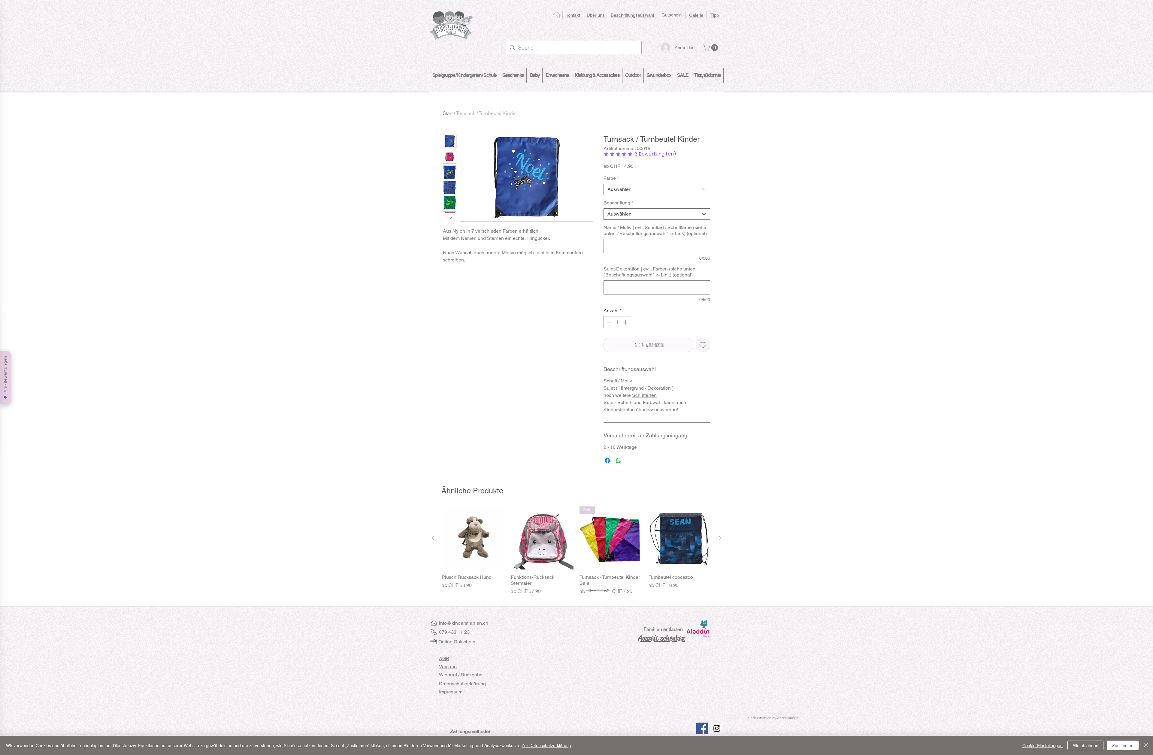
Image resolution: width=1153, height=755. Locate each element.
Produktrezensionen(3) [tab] (467, 538)
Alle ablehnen (1085, 745)
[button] (711, 47)
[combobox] (657, 189)
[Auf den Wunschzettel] (703, 345)
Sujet (609, 388)
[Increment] (626, 322)
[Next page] (591, 707)
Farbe (611, 178)
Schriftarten (644, 395)
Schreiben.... (668, 496)
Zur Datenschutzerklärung (546, 745)
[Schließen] (1145, 745)
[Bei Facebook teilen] (607, 460)
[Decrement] (608, 322)
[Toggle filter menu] (696, 556)
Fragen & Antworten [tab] (515, 538)
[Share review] (699, 576)
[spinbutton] (617, 322)
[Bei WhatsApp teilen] (618, 460)
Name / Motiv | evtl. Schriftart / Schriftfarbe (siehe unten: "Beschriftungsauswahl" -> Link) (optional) (655, 230)
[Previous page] (562, 707)
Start (447, 113)
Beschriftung (618, 203)
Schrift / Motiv (618, 381)
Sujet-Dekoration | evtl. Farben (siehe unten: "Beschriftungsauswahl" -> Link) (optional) (650, 272)
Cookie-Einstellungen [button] (1042, 745)
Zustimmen (1122, 745)
